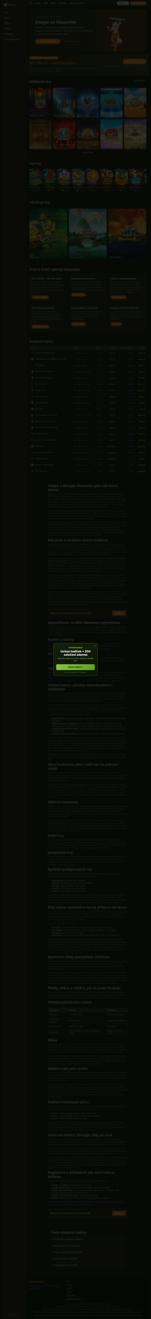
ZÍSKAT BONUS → (75, 667)
